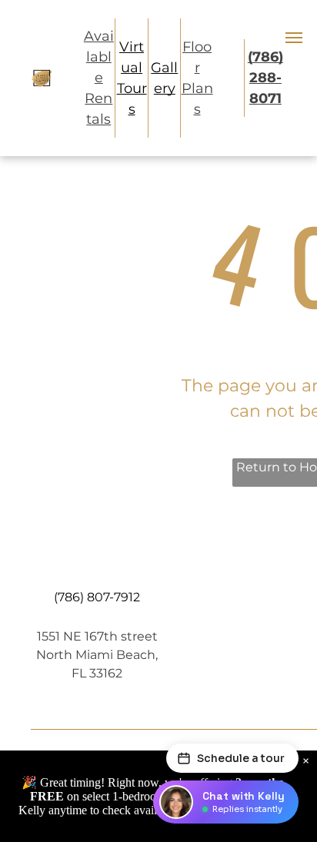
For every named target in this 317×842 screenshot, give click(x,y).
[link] (265, 77)
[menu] (294, 37)
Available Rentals (99, 78)
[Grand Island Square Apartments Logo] (41, 77)
